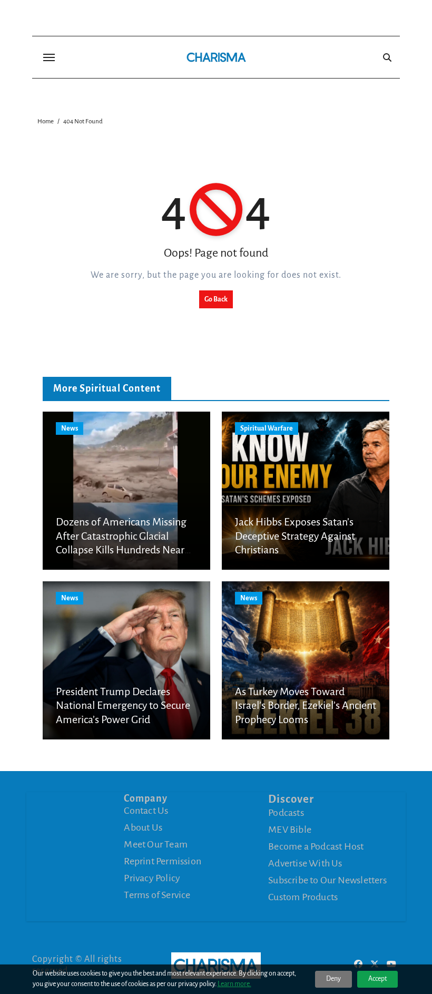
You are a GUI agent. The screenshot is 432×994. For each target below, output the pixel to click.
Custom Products (303, 897)
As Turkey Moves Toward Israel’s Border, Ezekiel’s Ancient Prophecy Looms (305, 705)
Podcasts (286, 812)
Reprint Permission (162, 861)
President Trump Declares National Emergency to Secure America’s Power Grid (123, 705)
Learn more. (234, 984)
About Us (143, 827)
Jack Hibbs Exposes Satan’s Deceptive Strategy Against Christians (295, 536)
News (69, 428)
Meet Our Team (156, 844)
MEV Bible (289, 829)
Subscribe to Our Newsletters (327, 880)
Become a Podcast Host (316, 846)
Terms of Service (157, 895)
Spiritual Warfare (266, 428)
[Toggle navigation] (49, 57)
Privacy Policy (152, 878)
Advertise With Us (305, 863)
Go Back (216, 299)
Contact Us (146, 810)
